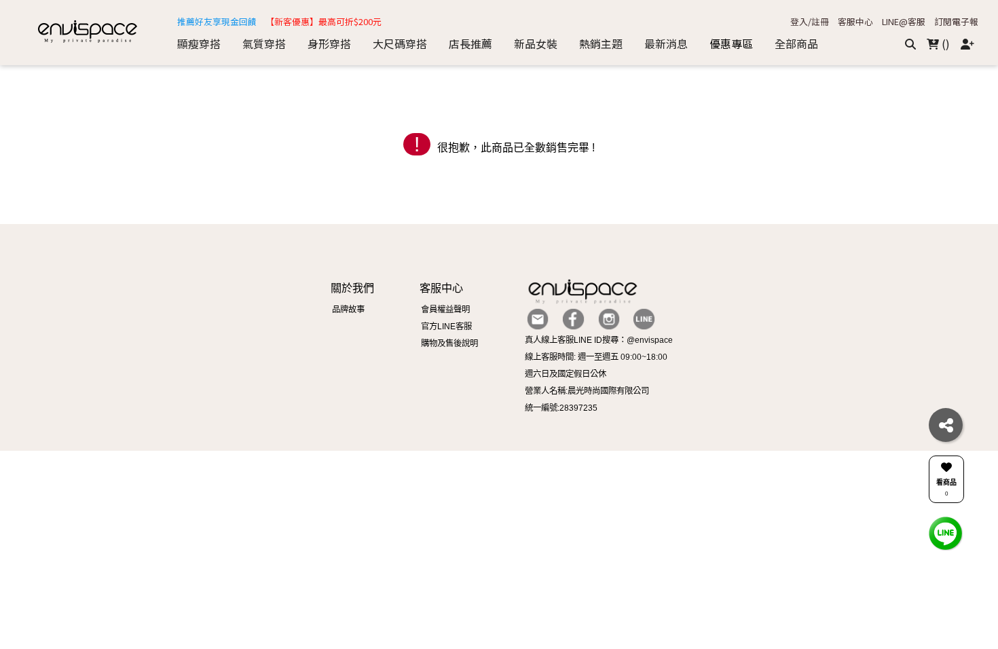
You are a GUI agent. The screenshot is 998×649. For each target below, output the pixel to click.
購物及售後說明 (449, 343)
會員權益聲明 (445, 309)
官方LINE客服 (446, 326)
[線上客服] (946, 532)
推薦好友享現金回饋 (217, 22)
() (944, 43)
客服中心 (855, 22)
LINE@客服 (903, 22)
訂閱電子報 (956, 22)
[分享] (946, 425)
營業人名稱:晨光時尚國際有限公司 (587, 391)
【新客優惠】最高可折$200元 (323, 22)
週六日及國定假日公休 (565, 374)
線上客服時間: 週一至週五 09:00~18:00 (596, 357)
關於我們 (352, 288)
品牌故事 (348, 309)
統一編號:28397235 (561, 408)
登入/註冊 (809, 22)
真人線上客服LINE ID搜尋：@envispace (599, 340)
